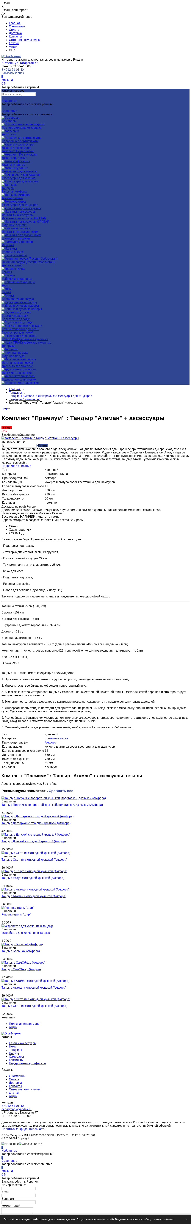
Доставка (15, 33)
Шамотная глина (56, 738)
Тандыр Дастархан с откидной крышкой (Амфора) (36, 823)
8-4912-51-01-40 (12, 69)
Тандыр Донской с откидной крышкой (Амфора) (34, 841)
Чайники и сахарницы (16, 278)
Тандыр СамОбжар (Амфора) (21, 969)
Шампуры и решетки (15, 238)
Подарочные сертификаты (27, 1063)
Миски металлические (16, 372)
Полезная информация (25, 1023)
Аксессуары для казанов (18, 178)
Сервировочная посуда (17, 298)
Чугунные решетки (14, 225)
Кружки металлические (17, 366)
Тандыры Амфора (14, 191)
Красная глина (11, 265)
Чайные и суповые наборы (20, 305)
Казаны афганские (14, 157)
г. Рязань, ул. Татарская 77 (19, 63)
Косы (5, 285)
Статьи (14, 43)
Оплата (14, 29)
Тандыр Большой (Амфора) (20, 951)
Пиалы (6, 292)
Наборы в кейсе (12, 251)
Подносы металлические (18, 379)
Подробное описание (16, 465)
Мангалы (7, 245)
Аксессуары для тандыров (19, 204)
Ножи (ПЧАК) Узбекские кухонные (24, 339)
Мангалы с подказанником (19, 231)
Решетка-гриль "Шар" (16, 914)
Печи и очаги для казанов (19, 171)
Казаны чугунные (13, 164)
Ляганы (6, 272)
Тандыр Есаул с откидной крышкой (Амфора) (32, 877)
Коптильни (16, 1060)
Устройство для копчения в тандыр (25, 932)
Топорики (8, 346)
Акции (13, 46)
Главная (15, 23)
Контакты (15, 36)
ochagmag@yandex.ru (16, 1109)
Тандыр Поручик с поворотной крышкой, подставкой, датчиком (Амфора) (52, 804)
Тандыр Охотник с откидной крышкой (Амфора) (34, 859)
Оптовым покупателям (24, 39)
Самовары (16, 1056)
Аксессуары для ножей (17, 332)
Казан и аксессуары (22, 1043)
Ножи (13, 1046)
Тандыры (15, 1049)
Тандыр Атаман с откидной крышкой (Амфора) (33, 896)
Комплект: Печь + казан (17, 151)
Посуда (14, 1053)
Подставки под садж (15, 319)
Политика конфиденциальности (23, 1129)
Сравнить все (61, 791)
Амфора (50, 742)
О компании (17, 26)
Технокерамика (12, 198)
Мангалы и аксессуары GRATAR (23, 218)
